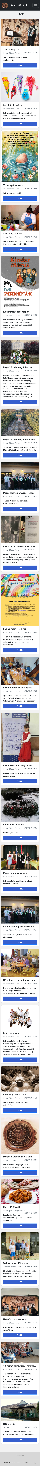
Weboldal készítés (28, 1463)
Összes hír (20, 1456)
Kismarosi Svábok (18, 5)
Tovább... (20, 65)
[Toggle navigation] (35, 5)
